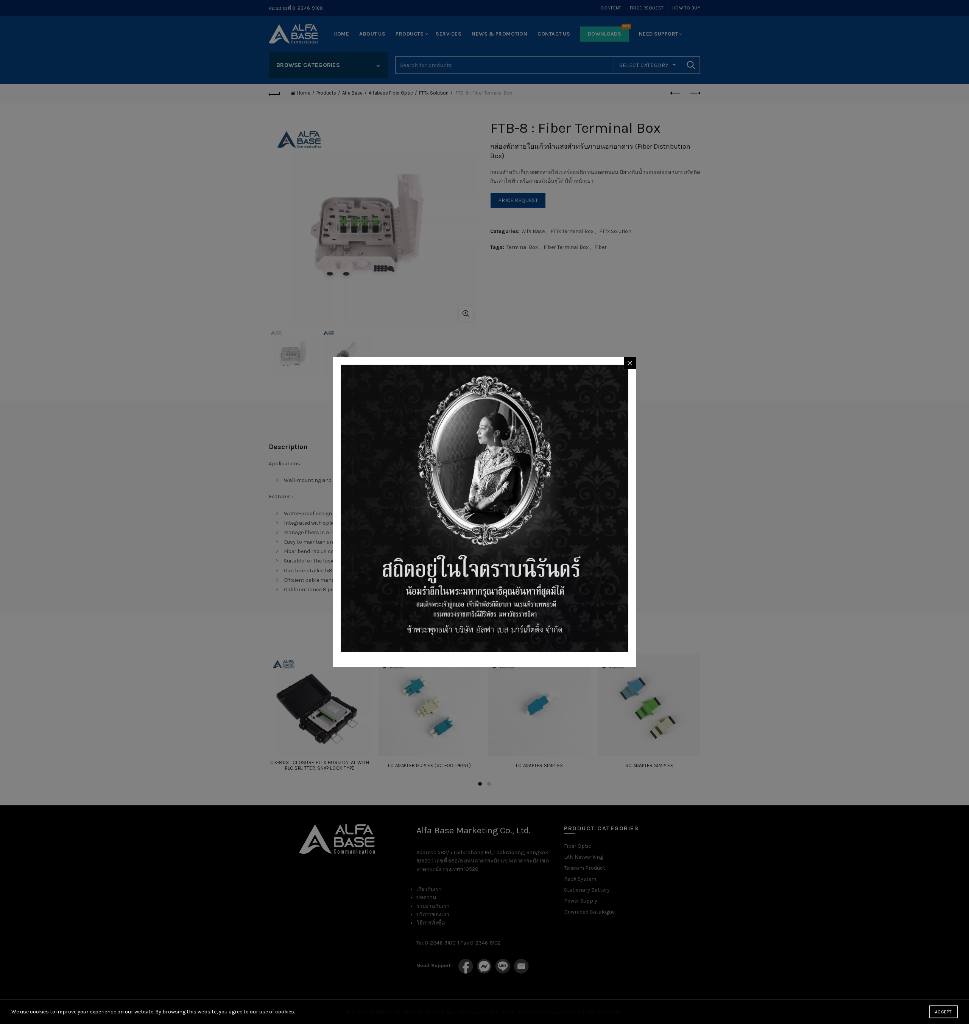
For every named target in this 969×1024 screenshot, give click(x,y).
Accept (943, 1012)
